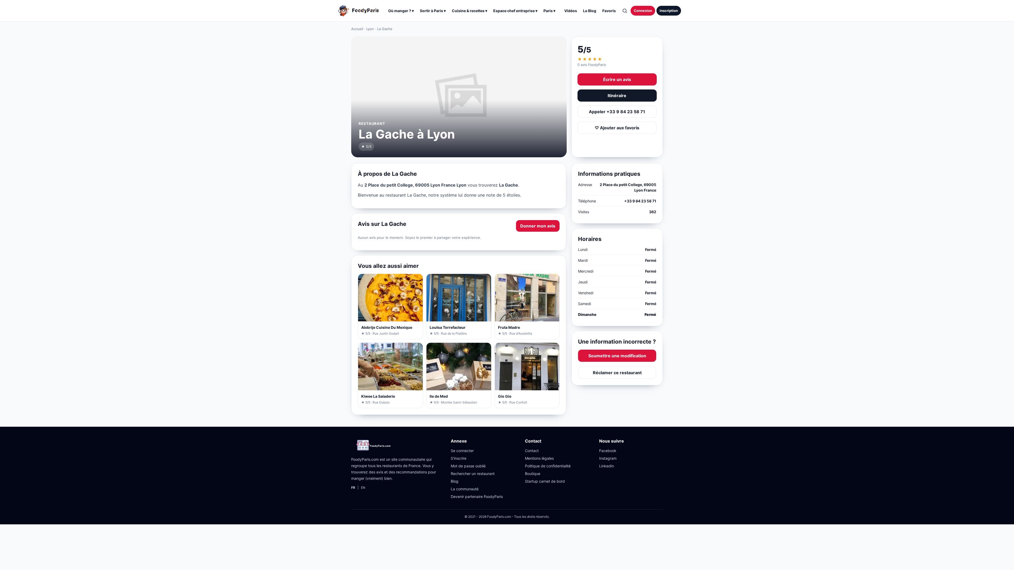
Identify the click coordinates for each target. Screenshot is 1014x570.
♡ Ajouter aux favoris (617, 127)
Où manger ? (401, 10)
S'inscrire (458, 458)
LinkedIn (606, 466)
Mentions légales (539, 458)
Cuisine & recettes (469, 10)
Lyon (370, 29)
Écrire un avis (617, 79)
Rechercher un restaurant (473, 473)
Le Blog (589, 10)
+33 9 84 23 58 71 (640, 201)
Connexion (643, 10)
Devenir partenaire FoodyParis (477, 496)
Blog (454, 481)
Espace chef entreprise (515, 10)
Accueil (357, 29)
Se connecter (462, 450)
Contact (532, 450)
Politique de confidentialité (548, 466)
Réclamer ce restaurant (617, 372)
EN (363, 488)
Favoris (609, 10)
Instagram (608, 458)
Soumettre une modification (617, 355)
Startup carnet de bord (545, 481)
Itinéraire (617, 95)
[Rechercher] (624, 11)
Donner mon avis (537, 226)
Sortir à (433, 10)
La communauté (464, 489)
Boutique (532, 473)
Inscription (669, 10)
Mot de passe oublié (468, 466)
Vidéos (570, 10)
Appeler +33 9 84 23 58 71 (617, 111)
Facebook (607, 450)
